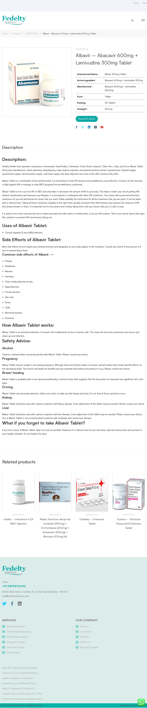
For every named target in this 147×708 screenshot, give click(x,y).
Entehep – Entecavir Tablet (92, 521)
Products (17, 33)
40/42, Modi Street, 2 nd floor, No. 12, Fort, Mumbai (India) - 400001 (35, 591)
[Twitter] (4, 604)
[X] (83, 127)
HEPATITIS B (32, 33)
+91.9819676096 (14, 586)
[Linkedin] (89, 127)
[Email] (102, 127)
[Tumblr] (95, 127)
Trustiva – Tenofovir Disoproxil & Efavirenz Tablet (128, 523)
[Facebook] (76, 127)
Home (5, 33)
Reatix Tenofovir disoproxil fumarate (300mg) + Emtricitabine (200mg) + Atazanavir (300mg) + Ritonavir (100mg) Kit (55, 528)
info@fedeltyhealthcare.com (15, 596)
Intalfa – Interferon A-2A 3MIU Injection (18, 521)
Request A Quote (87, 118)
